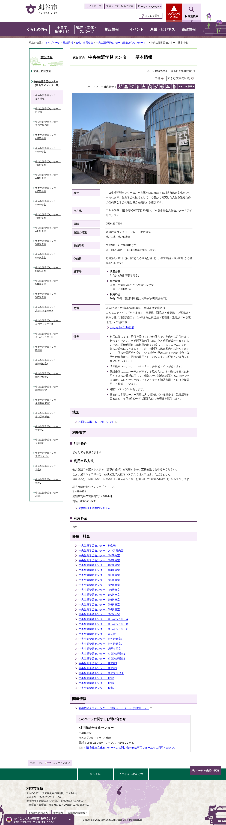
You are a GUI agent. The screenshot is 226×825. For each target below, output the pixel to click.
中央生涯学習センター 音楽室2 (98, 668)
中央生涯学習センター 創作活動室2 (100, 643)
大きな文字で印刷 (178, 78)
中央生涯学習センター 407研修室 (99, 584)
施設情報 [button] (112, 29)
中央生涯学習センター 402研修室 (99, 560)
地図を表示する (96, 421)
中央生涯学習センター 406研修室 (99, 579)
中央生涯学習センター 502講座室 (99, 599)
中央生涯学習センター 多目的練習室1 (102, 653)
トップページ (52, 42)
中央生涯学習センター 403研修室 (99, 565)
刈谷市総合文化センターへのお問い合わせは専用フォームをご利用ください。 (130, 747)
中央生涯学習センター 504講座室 (99, 609)
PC (41, 762)
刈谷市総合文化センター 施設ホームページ (114, 708)
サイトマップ (93, 6)
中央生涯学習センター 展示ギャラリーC (103, 629)
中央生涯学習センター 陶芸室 (97, 633)
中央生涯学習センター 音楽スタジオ (101, 673)
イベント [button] (136, 29)
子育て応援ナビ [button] (62, 29)
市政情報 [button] (189, 29)
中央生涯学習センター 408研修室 (99, 589)
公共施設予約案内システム (94, 508)
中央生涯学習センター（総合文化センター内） (122, 42)
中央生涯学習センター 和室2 (96, 683)
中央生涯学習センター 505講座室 (99, 614)
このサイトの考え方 (131, 774)
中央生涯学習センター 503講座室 (99, 604)
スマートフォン (61, 762)
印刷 (157, 78)
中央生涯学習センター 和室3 (96, 687)
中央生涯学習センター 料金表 (97, 545)
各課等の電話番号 (78, 812)
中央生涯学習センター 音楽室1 (98, 663)
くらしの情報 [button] (37, 29)
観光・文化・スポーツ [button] (86, 29)
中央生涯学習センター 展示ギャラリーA (103, 619)
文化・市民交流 (84, 42)
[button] (39, 819)
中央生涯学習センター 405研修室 (99, 574)
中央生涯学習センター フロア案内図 (101, 550)
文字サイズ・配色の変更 (119, 6)
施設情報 (68, 42)
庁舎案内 (58, 812)
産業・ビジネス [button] (162, 29)
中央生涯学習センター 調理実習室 (100, 648)
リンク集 (95, 774)
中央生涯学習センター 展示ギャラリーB (103, 624)
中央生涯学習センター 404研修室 (99, 570)
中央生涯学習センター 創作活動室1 (100, 638)
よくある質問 (152, 15)
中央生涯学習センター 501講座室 (99, 594)
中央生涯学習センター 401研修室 (99, 555)
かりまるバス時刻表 (122, 327)
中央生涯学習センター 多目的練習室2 (102, 658)
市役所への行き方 (38, 812)
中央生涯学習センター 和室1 (96, 678)
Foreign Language (148, 6)
